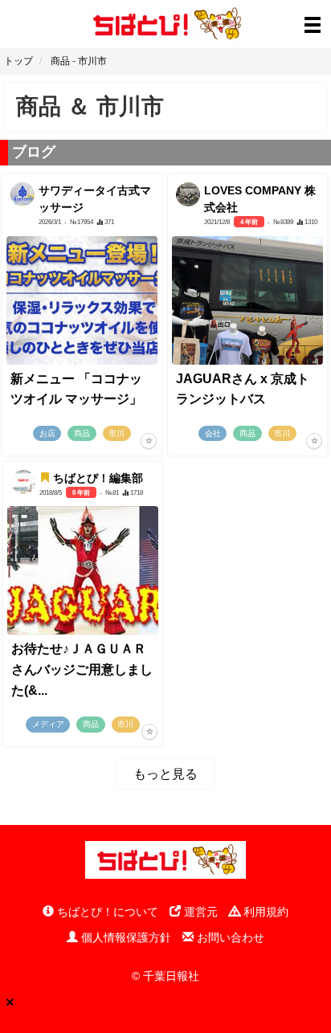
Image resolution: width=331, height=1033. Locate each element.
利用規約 (264, 911)
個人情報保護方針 (124, 937)
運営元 (199, 911)
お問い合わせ (229, 937)
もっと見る (165, 774)
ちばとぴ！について (106, 911)
